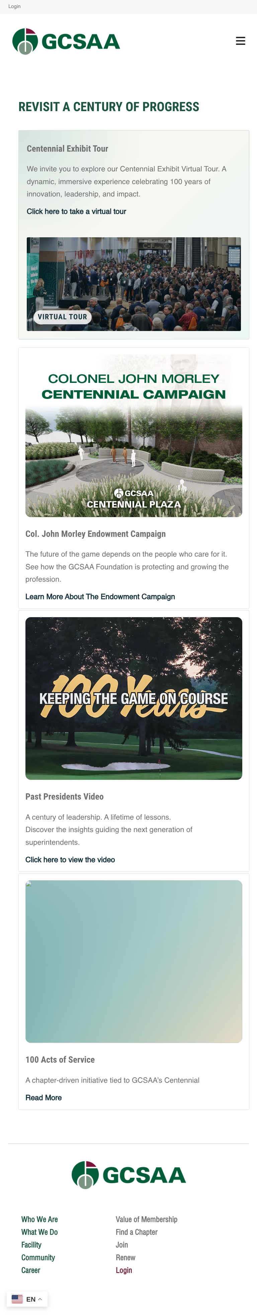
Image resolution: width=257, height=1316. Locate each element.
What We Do (39, 1232)
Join (122, 1244)
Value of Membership (147, 1219)
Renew (126, 1257)
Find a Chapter (137, 1232)
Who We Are (39, 1219)
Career (30, 1270)
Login (14, 6)
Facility (31, 1244)
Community (38, 1257)
